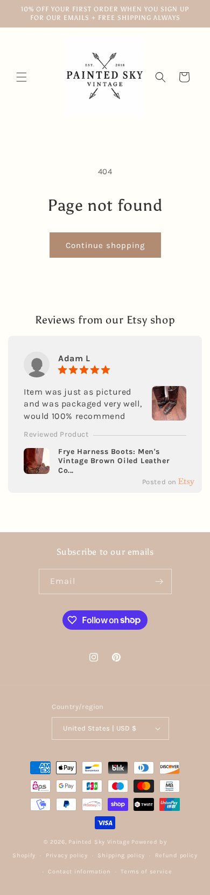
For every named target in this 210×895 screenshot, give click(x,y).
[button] (21, 77)
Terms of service (146, 871)
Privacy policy (67, 855)
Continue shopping (105, 245)
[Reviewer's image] (169, 414)
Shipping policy (121, 855)
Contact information (79, 871)
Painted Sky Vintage (99, 841)
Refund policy (176, 855)
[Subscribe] (159, 581)
